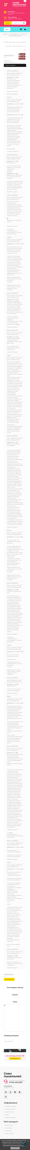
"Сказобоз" (10, 289)
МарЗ (9, 355)
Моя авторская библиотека (15, 426)
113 (20, 681)
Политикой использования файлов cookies (13, 1145)
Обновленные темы (9, 42)
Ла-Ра (9, 97)
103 (18, 158)
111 (20, 587)
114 (18, 700)
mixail (9, 862)
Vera (14, 62)
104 (18, 199)
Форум (7, 1114)
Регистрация (8, 1128)
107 (18, 334)
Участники (9, 46)
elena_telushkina (12, 71)
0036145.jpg (18, 220)
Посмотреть (14, 1058)
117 (17, 866)
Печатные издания (10, 1109)
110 (20, 534)
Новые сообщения (21, 42)
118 (18, 953)
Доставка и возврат (11, 1106)
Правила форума (17, 46)
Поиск (24, 46)
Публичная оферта (10, 1117)
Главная (5, 34)
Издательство (9, 1111)
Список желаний (9, 1133)
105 (18, 241)
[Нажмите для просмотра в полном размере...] (7, 218)
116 (18, 844)
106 (18, 297)
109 (18, 440)
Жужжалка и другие (12, 94)
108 (18, 359)
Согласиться (15, 1148)
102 (18, 101)
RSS (25, 50)
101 (18, 75)
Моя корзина (8, 1130)
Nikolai (10, 62)
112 (20, 649)
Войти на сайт (9, 1125)
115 (18, 750)
